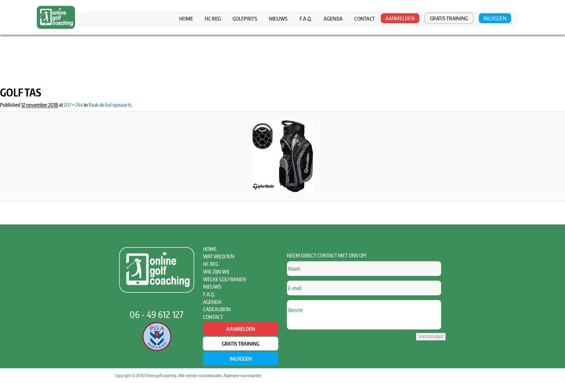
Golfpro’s (244, 18)
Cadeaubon (217, 309)
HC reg (213, 18)
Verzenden (430, 336)
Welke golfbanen (224, 279)
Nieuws (278, 18)
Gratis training (449, 18)
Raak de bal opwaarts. (111, 104)
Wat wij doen (218, 256)
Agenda (333, 18)
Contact (364, 18)
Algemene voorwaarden (242, 375)
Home (186, 18)
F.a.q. (306, 18)
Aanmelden (400, 18)
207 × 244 (73, 104)
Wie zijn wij (216, 271)
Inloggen (494, 18)
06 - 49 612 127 (157, 314)
